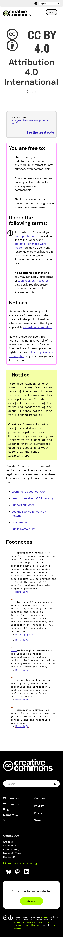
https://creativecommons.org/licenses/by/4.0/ (30, 121)
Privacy (39, 806)
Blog (6, 809)
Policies (39, 813)
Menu (52, 12)
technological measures (33, 280)
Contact (39, 798)
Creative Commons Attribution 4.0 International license (33, 923)
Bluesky (8, 871)
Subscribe (31, 901)
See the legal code (40, 132)
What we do (11, 804)
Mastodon (17, 871)
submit (55, 783)
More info (22, 591)
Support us (10, 815)
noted (44, 917)
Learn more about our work (29, 491)
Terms (38, 820)
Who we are (11, 798)
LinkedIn (26, 871)
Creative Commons (17, 13)
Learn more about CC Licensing (33, 498)
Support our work (23, 505)
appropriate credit (26, 236)
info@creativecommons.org (20, 863)
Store (6, 820)
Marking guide (24, 634)
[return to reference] (14, 552)
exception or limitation (37, 327)
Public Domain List (23, 529)
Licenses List (20, 522)
